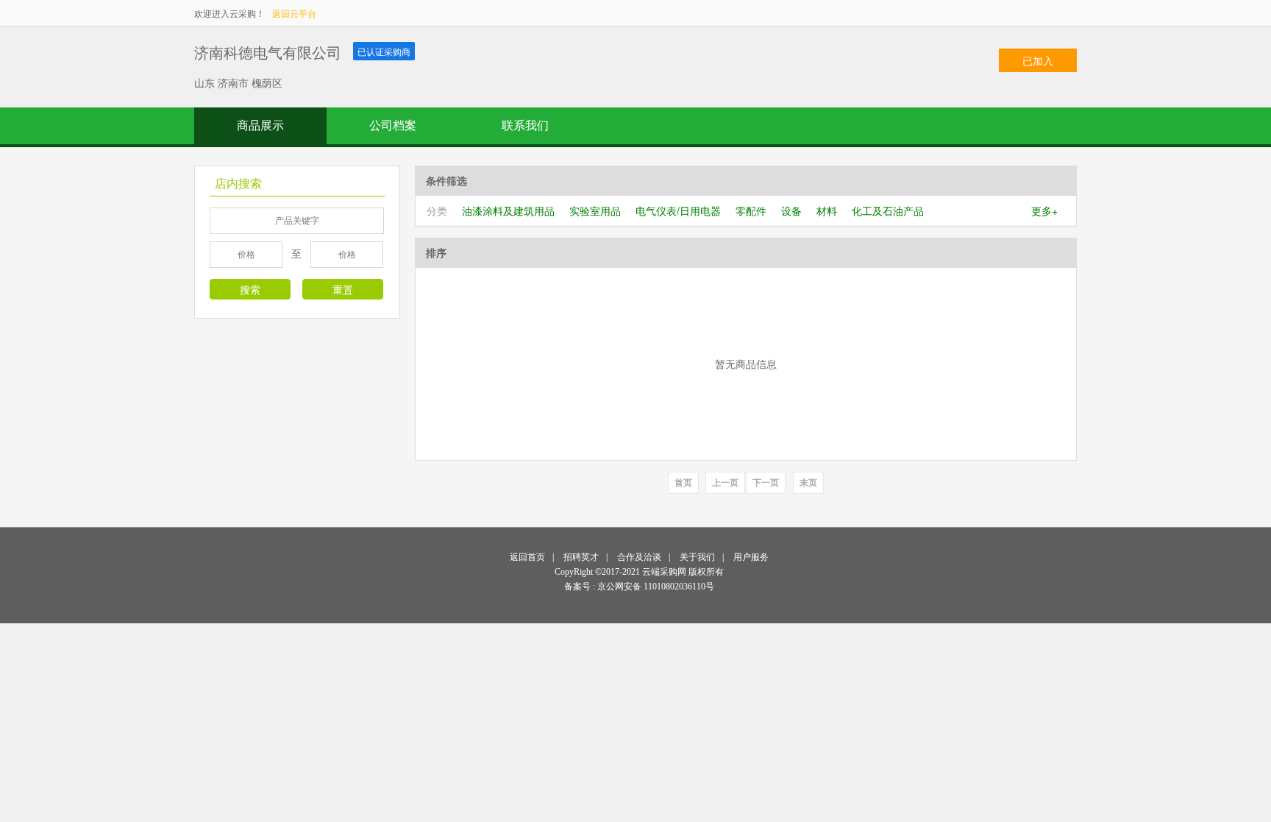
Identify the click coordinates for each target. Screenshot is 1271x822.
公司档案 (392, 125)
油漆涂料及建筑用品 (508, 210)
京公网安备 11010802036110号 (655, 586)
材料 (826, 210)
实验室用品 (595, 210)
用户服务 (751, 557)
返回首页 (527, 557)
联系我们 (525, 125)
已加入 (1037, 60)
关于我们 (697, 557)
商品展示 (260, 125)
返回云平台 (294, 13)
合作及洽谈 (639, 557)
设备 (791, 210)
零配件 (751, 210)
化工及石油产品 (888, 210)
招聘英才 (581, 557)
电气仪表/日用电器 (678, 210)
